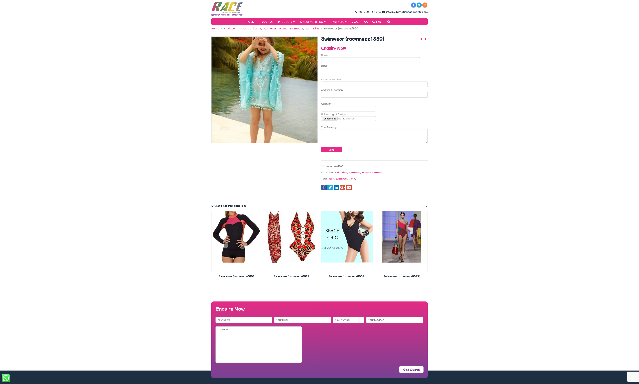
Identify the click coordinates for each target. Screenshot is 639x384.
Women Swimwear (372, 172)
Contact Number (331, 79)
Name (324, 55)
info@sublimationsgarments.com (407, 12)
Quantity (326, 103)
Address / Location (332, 90)
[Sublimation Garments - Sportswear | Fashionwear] (232, 9)
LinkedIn (336, 187)
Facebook (324, 187)
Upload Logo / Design (333, 114)
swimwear (341, 178)
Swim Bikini (341, 172)
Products (285, 22)
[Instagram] (424, 4)
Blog (355, 22)
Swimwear (354, 172)
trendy (352, 178)
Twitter (330, 187)
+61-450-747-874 (369, 12)
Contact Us (372, 22)
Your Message (329, 127)
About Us (266, 22)
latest (331, 178)
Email (324, 65)
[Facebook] (413, 4)
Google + (342, 187)
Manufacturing (311, 22)
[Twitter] (419, 4)
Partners (337, 22)
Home (250, 22)
